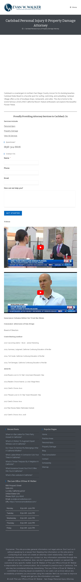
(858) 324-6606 (12, 147)
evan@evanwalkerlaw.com (21, 499)
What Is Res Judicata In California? (19, 475)
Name (7, 158)
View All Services (10, 136)
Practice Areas (47, 439)
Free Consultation (49, 455)
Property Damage (11, 131)
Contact (45, 459)
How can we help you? (13, 188)
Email (6, 178)
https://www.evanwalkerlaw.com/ (23, 502)
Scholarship (46, 463)
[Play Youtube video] (40, 247)
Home (44, 434)
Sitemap (45, 467)
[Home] (22, 28)
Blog (44, 451)
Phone (6, 168)
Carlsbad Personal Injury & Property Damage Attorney (42, 28)
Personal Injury (9, 126)
